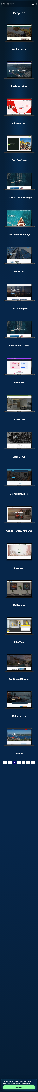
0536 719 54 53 (23, 3)
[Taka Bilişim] (8, 4)
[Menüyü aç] (33, 4)
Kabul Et (19, 1087)
